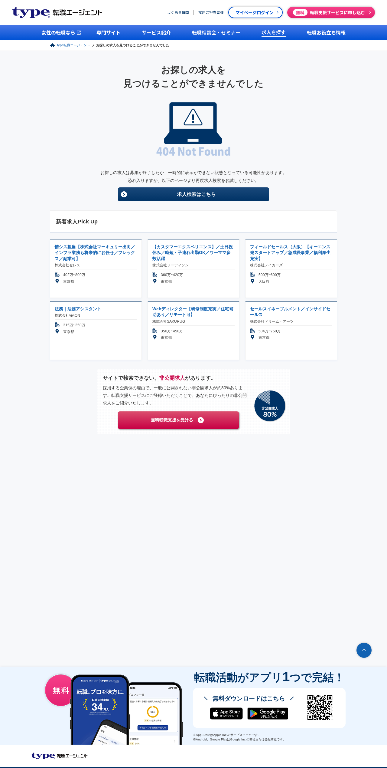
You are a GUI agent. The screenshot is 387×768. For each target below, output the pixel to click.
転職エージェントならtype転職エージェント (60, 756)
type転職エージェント (73, 45)
